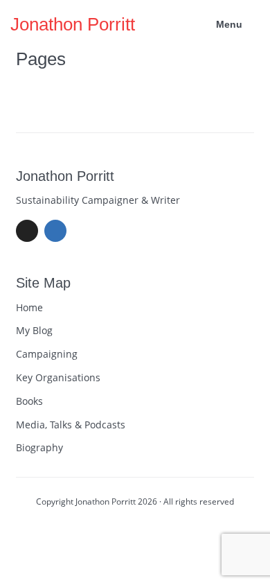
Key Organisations (58, 377)
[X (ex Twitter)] (27, 231)
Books (29, 401)
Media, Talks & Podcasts (70, 424)
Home (29, 307)
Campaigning (47, 353)
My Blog (34, 330)
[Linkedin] (55, 231)
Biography (39, 447)
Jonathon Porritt (72, 24)
